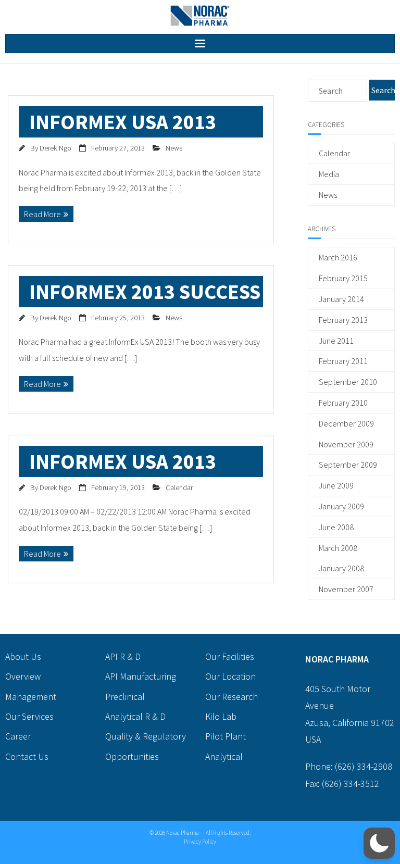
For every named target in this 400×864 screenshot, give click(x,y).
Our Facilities (229, 656)
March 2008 (338, 548)
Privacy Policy (200, 841)
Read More (42, 214)
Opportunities (132, 756)
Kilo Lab (220, 716)
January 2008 (341, 568)
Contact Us (26, 756)
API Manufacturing (140, 676)
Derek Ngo (55, 148)
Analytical (224, 756)
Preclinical (125, 697)
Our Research (231, 697)
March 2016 (338, 257)
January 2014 (341, 299)
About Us (23, 656)
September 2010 (348, 382)
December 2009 (346, 423)
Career (18, 736)
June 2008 (336, 527)
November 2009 (346, 444)
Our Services (29, 716)
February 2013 (343, 320)
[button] (379, 843)
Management (30, 697)
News (174, 148)
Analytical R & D (135, 716)
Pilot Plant (225, 736)
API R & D (123, 656)
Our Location (230, 676)
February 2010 (343, 402)
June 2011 (336, 340)
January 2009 (341, 506)
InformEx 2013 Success (144, 292)
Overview (23, 676)
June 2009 (336, 485)
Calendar (179, 487)
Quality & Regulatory (145, 736)
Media (329, 174)
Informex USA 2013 (122, 122)
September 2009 (348, 464)
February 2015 (343, 278)
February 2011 (343, 361)
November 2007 (346, 589)
